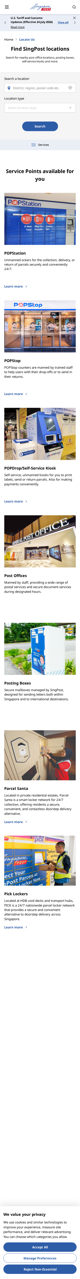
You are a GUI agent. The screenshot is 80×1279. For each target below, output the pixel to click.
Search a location (16, 78)
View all (63, 22)
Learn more (13, 286)
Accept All (40, 1247)
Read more (18, 27)
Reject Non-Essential (40, 1269)
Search (40, 126)
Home (8, 39)
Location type (14, 98)
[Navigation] (6, 7)
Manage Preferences (40, 1258)
